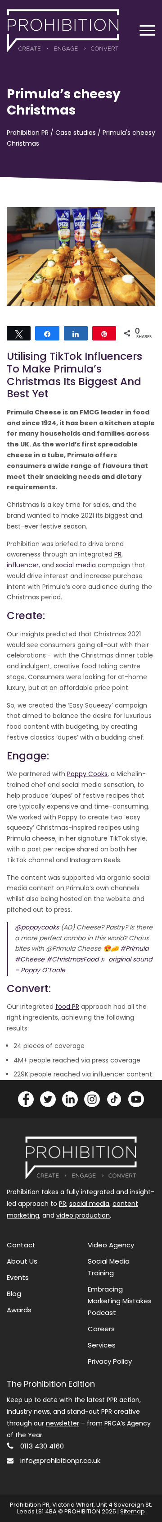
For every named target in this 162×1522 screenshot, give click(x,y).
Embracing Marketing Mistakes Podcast (120, 1300)
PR (118, 554)
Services (102, 1345)
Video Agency (111, 1245)
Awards (19, 1310)
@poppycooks (37, 927)
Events (18, 1277)
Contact (21, 1245)
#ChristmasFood (72, 959)
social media (76, 565)
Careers (101, 1328)
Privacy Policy (110, 1361)
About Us (22, 1261)
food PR (67, 1006)
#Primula (134, 948)
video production (83, 1215)
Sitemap (132, 1511)
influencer (23, 565)
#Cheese (30, 959)
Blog (14, 1293)
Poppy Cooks (87, 773)
